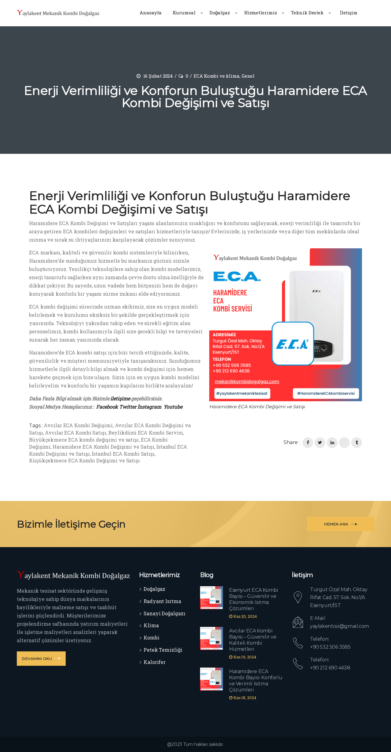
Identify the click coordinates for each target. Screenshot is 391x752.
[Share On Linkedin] (332, 442)
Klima (151, 625)
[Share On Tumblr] (356, 442)
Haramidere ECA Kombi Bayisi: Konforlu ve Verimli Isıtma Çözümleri (255, 681)
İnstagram (149, 406)
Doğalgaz (154, 589)
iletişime (119, 398)
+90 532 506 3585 (330, 647)
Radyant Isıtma (162, 601)
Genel (248, 76)
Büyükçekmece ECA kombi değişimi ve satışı (84, 439)
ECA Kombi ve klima (216, 76)
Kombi (151, 637)
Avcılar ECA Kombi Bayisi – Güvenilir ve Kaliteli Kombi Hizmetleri (252, 640)
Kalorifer (155, 662)
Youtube (172, 406)
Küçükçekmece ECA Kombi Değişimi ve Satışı (84, 460)
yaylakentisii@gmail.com (339, 626)
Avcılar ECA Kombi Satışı (75, 432)
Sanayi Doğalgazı (164, 613)
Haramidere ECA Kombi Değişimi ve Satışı (103, 446)
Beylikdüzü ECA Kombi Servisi (145, 432)
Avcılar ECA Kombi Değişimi (78, 425)
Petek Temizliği (163, 649)
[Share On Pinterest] (344, 442)
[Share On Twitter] (320, 442)
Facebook (107, 406)
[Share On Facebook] (307, 442)
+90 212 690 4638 (330, 668)
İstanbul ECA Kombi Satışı (123, 453)
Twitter (127, 406)
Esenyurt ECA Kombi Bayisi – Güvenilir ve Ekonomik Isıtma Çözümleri (253, 599)
